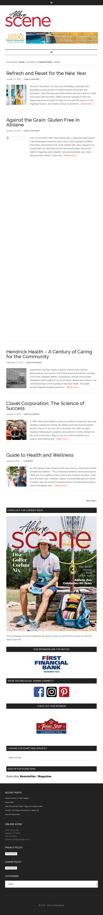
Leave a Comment (31, 79)
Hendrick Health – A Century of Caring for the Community (49, 354)
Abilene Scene (51, 19)
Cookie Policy (11, 868)
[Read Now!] (51, 573)
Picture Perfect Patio (12, 814)
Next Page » (92, 501)
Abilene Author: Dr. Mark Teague (17, 798)
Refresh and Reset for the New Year (46, 73)
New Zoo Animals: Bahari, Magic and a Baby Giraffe (23, 806)
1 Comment (28, 461)
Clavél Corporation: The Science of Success (45, 405)
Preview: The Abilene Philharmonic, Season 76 (22, 810)
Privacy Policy (11, 854)
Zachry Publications (55, 905)
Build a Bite (9, 802)
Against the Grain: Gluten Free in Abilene (43, 122)
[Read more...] (87, 104)
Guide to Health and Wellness (39, 455)
